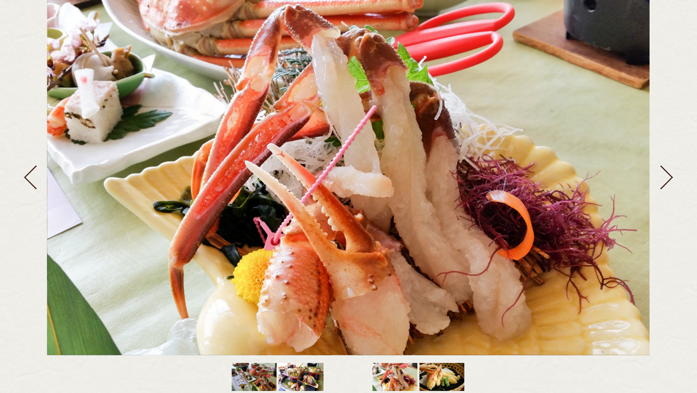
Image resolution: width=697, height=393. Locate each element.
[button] (30, 177)
